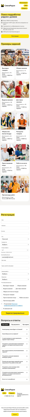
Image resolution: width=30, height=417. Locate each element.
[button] (15, 330)
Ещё (2, 398)
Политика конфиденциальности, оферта (22, 395)
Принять (15, 414)
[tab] (5, 324)
